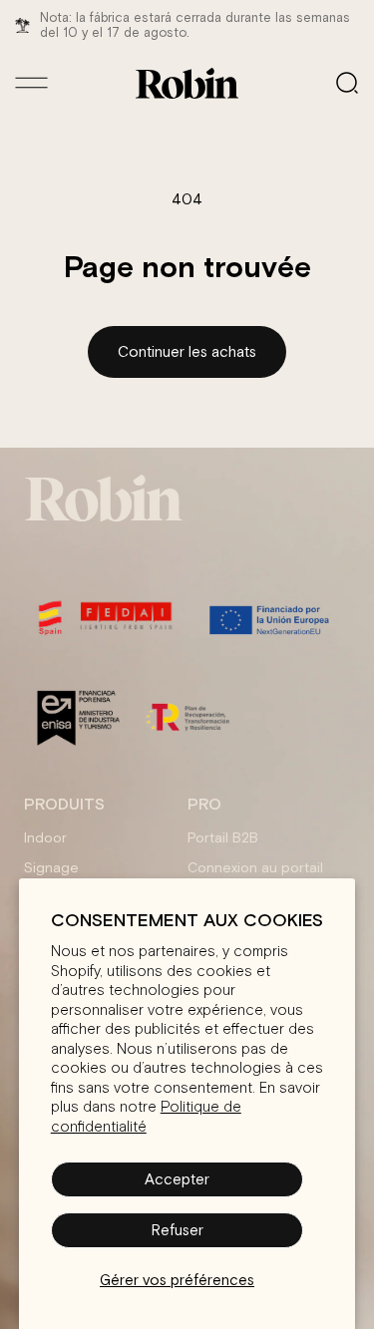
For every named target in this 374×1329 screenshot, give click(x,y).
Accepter (177, 1178)
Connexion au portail (255, 867)
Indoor (45, 837)
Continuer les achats (187, 351)
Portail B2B (222, 837)
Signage (51, 867)
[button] (347, 83)
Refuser (177, 1229)
